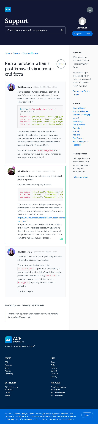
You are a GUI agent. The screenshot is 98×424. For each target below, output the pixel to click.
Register (78, 33)
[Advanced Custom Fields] (7, 9)
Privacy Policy (13, 419)
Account (8, 371)
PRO (6, 362)
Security (54, 377)
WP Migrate (55, 390)
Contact (54, 371)
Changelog (9, 374)
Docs (53, 362)
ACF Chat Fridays (11, 387)
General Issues (79, 108)
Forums (16, 53)
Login (88, 33)
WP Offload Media (58, 393)
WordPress (9, 390)
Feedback (77, 144)
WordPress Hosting (58, 387)
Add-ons (76, 134)
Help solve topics (80, 177)
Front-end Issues (30, 53)
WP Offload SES (57, 395)
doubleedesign (24, 87)
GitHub (7, 393)
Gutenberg (78, 121)
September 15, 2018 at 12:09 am (46, 87)
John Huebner (24, 171)
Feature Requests (80, 141)
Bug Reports (78, 138)
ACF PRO (76, 131)
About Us (8, 365)
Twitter (7, 395)
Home (7, 53)
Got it (87, 415)
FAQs (53, 365)
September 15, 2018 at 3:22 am (44, 171)
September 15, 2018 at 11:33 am (46, 252)
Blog (6, 368)
